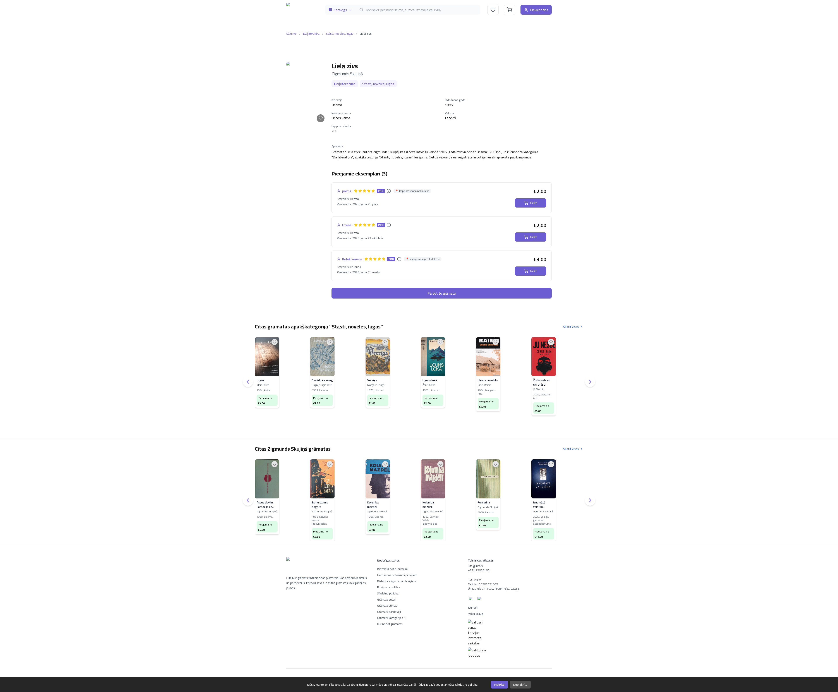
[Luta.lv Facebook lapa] (471, 599)
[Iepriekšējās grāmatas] (248, 381)
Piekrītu (499, 684)
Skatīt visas (571, 327)
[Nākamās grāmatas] (590, 381)
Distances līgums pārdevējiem (396, 581)
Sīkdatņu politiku (466, 684)
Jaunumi (473, 607)
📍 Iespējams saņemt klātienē (412, 191)
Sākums (291, 33)
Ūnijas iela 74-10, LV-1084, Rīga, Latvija (493, 588)
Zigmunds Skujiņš (347, 74)
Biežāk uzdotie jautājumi (392, 569)
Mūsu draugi (476, 613)
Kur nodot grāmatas (390, 624)
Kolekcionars (352, 259)
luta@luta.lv (475, 566)
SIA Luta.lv (474, 580)
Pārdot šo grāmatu (442, 293)
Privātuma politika (388, 587)
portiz (346, 191)
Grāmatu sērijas (387, 605)
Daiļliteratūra (311, 33)
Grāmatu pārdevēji (389, 611)
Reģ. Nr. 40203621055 (483, 584)
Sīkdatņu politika (387, 593)
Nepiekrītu (520, 684)
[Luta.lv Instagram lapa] (480, 599)
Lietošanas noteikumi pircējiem (397, 575)
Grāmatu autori (386, 599)
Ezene (347, 225)
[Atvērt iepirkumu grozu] (509, 10)
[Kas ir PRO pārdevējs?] (389, 191)
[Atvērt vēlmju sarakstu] (493, 10)
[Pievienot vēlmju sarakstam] (321, 118)
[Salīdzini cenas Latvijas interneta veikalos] (510, 633)
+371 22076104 (478, 570)
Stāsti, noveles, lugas (339, 33)
